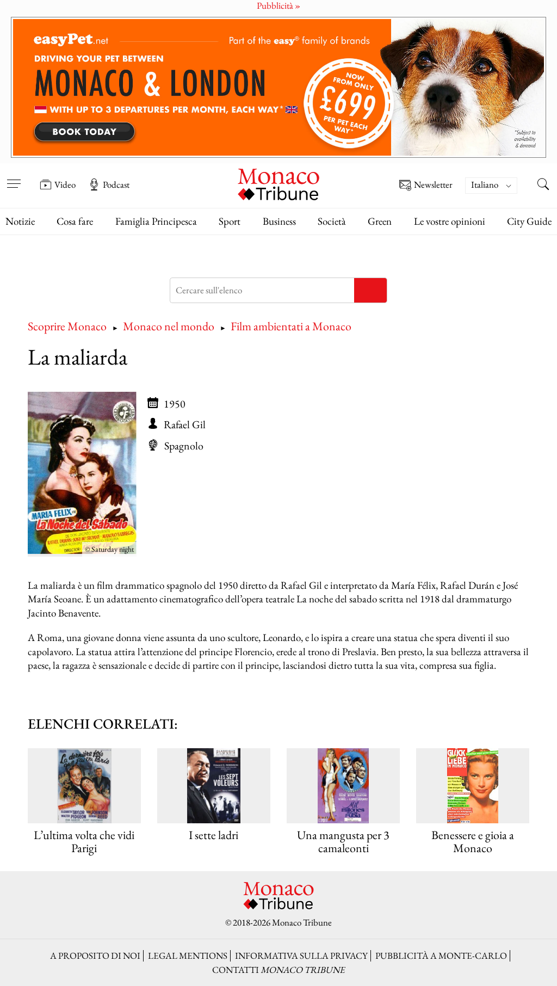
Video (65, 184)
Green (380, 221)
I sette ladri (213, 835)
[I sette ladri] (213, 785)
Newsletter (433, 185)
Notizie (20, 221)
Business (279, 221)
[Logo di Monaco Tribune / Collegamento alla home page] (278, 183)
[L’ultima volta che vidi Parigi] (84, 785)
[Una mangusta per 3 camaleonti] (343, 785)
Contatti (278, 970)
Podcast (116, 184)
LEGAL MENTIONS (187, 956)
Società (332, 221)
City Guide (529, 221)
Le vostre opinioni (449, 221)
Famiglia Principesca (156, 221)
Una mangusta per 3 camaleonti (343, 841)
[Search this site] (543, 185)
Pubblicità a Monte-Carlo (441, 956)
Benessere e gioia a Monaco (472, 841)
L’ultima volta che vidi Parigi (84, 841)
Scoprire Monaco (67, 326)
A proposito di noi (95, 956)
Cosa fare (75, 221)
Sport (229, 221)
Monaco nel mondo (168, 326)
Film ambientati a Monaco (291, 326)
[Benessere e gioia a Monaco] (472, 785)
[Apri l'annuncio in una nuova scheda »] (278, 87)
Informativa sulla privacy (301, 956)
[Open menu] (13, 176)
